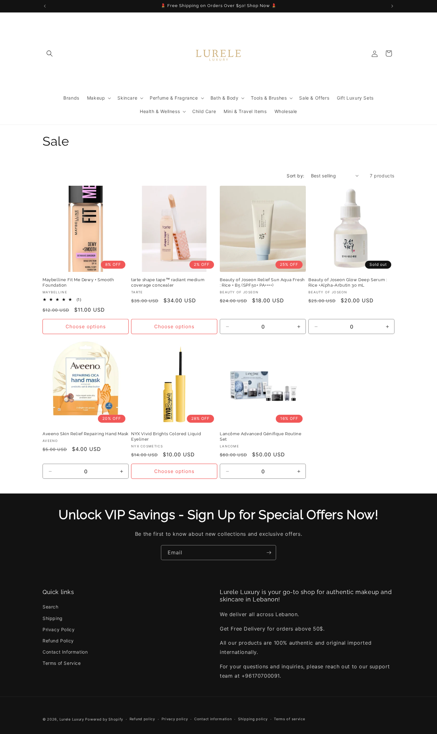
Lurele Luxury (72, 719)
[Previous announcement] (45, 6)
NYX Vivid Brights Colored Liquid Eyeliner (166, 436)
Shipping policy (253, 719)
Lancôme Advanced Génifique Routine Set (260, 436)
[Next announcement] (392, 6)
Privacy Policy (59, 629)
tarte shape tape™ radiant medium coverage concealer (167, 282)
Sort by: (295, 175)
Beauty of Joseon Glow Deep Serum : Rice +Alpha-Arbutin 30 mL (347, 282)
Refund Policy (58, 640)
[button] (50, 53)
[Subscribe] (269, 552)
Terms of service (289, 719)
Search (51, 606)
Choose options (86, 326)
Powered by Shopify (104, 719)
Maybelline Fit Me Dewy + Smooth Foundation (78, 282)
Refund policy (142, 719)
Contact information (213, 719)
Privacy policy (175, 719)
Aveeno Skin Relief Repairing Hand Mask (86, 433)
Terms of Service (62, 663)
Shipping (53, 618)
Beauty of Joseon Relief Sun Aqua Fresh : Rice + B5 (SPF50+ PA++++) (262, 282)
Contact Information (65, 652)
